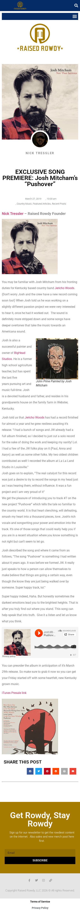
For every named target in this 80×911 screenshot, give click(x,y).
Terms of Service (40, 901)
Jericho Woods (64, 288)
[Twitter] (36, 880)
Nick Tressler (13, 213)
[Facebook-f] (29, 880)
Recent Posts (59, 203)
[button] (76, 5)
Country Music (24, 203)
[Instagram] (43, 880)
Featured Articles (42, 203)
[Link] (50, 880)
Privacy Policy (40, 907)
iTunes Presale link (14, 693)
